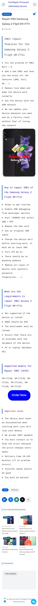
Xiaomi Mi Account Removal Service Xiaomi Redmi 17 (27, 531)
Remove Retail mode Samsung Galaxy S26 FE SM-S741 (27, 552)
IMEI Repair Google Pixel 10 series (10, 550)
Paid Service (6, 14)
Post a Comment (10, 574)
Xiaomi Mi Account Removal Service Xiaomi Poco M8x (10, 531)
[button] (10, 499)
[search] (34, 4)
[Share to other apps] (28, 499)
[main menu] (3, 4)
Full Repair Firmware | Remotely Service (18, 4)
